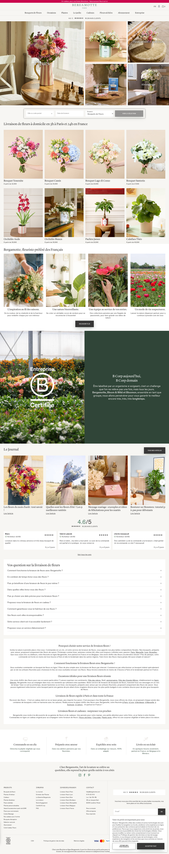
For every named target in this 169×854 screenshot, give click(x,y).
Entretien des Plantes (42, 794)
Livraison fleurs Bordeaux (68, 800)
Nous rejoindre (90, 814)
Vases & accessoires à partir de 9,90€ (15, 808)
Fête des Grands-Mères (128, 680)
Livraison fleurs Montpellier (68, 803)
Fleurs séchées (106, 13)
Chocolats (96, 717)
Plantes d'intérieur (9, 794)
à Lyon (131, 702)
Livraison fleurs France (67, 808)
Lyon (146, 652)
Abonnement (124, 13)
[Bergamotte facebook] (84, 775)
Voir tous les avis (84, 554)
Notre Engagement (41, 803)
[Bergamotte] (84, 6)
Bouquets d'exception (10, 819)
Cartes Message (9, 814)
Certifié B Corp (40, 805)
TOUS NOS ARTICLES (155, 450)
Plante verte (107, 717)
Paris (133, 652)
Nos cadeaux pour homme (12, 816)
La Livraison (39, 800)
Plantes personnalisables (11, 805)
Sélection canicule (9, 822)
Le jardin (77, 13)
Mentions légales (79, 841)
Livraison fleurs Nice (66, 797)
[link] (159, 6)
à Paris (125, 702)
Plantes (64, 13)
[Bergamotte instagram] (80, 775)
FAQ (37, 808)
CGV (32, 841)
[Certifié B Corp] (8, 845)
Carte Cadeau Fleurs (10, 827)
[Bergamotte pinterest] (89, 775)
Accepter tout (150, 846)
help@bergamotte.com (93, 791)
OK (162, 811)
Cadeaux (90, 13)
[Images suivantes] (162, 482)
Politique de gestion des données (54, 841)
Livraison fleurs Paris (66, 791)
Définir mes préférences (124, 846)
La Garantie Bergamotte (43, 797)
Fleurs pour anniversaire (11, 811)
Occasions (51, 13)
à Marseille (149, 702)
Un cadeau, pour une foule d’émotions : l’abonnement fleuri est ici (84, 1)
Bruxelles (153, 652)
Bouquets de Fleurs (33, 13)
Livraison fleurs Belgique (67, 805)
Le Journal (39, 791)
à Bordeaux (139, 702)
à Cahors (79, 705)
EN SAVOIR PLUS (84, 324)
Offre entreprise (91, 811)
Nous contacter (91, 808)
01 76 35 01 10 (90, 794)
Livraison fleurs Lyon (66, 794)
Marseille (139, 652)
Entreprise (139, 13)
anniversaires (111, 680)
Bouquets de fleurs (9, 791)
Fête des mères (94, 680)
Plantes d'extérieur (9, 800)
